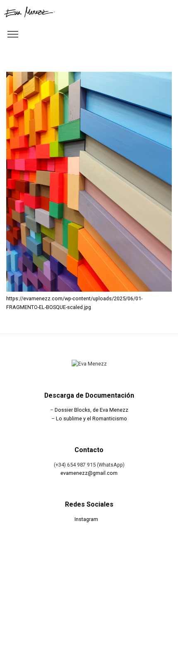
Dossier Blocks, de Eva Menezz (91, 410)
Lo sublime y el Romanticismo (91, 418)
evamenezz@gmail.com (89, 473)
